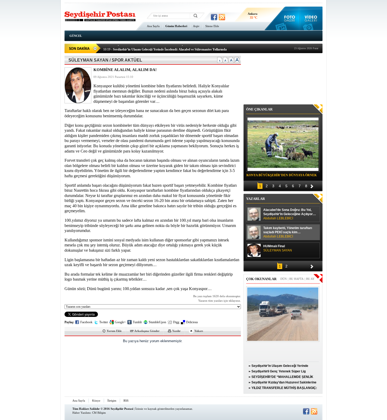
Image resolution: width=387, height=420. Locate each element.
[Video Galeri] (311, 18)
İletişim (111, 400)
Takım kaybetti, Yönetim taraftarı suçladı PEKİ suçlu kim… (287, 232)
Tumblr (137, 322)
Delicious (192, 322)
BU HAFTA (296, 278)
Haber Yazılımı (81, 412)
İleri (312, 185)
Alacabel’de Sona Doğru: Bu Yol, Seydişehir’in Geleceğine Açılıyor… (289, 214)
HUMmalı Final (277, 248)
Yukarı (198, 330)
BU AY (310, 278)
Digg (176, 322)
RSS (125, 400)
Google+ (120, 322)
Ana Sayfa (153, 26)
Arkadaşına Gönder (147, 330)
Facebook (86, 322)
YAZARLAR (255, 199)
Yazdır (176, 330)
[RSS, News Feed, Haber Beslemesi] (222, 17)
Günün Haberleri (176, 26)
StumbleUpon (157, 322)
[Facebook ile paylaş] (214, 17)
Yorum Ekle (114, 330)
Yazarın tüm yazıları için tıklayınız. (219, 300)
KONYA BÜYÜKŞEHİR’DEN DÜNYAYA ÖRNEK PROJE (281, 176)
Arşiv (196, 26)
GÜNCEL (76, 35)
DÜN (283, 278)
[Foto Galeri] (288, 18)
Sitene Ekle (212, 26)
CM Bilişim (99, 412)
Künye (96, 400)
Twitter (103, 322)
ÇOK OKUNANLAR (261, 279)
